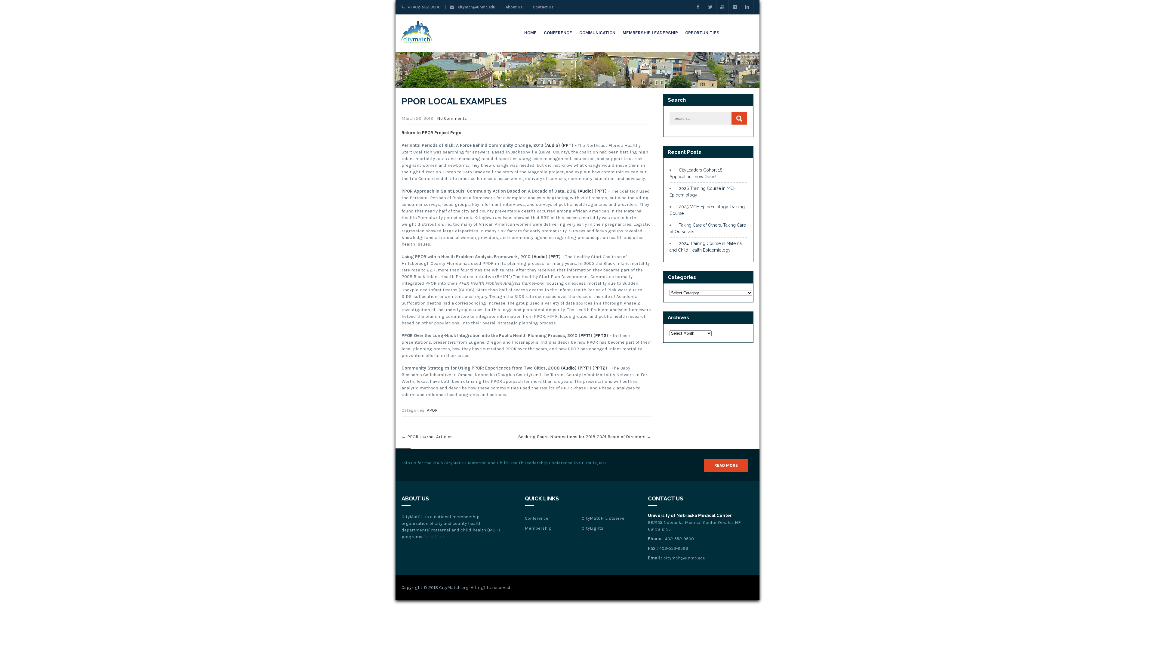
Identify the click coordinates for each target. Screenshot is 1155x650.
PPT (567, 145)
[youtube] (722, 7)
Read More (726, 465)
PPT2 (600, 335)
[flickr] (735, 7)
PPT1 (585, 335)
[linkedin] (747, 7)
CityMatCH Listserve (603, 518)
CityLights (592, 528)
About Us (513, 7)
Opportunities (702, 33)
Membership (538, 528)
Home (530, 33)
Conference (558, 33)
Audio (552, 145)
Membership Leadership (650, 33)
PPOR (432, 410)
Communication (597, 33)
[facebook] (698, 7)
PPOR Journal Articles (427, 436)
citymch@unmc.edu (476, 7)
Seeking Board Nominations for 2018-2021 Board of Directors (584, 436)
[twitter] (710, 7)
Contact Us (542, 7)
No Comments (452, 118)
